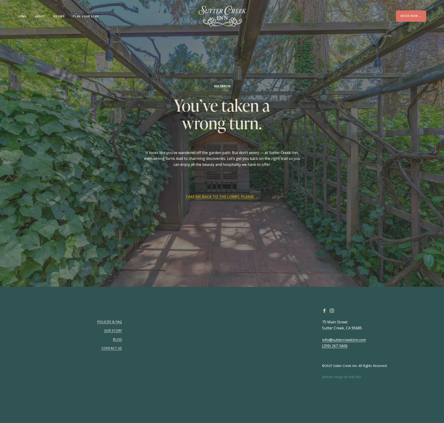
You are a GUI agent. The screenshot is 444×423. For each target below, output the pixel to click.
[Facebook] (324, 310)
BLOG (117, 339)
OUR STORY (113, 330)
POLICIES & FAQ (109, 321)
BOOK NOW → (411, 16)
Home (22, 16)
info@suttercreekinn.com (344, 339)
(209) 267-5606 (335, 345)
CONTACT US (112, 348)
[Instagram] (332, 310)
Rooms (59, 16)
